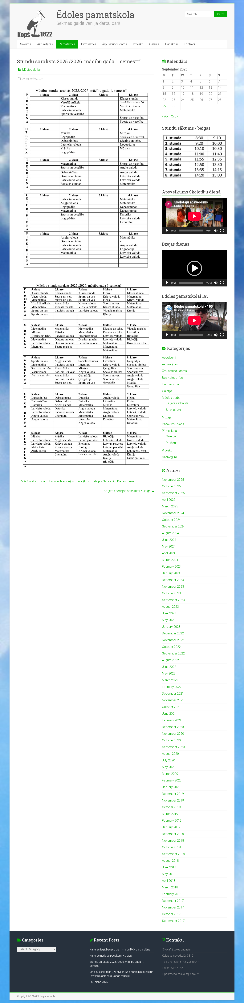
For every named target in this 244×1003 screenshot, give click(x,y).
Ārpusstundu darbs (114, 44)
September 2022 (173, 653)
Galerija (154, 44)
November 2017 (173, 907)
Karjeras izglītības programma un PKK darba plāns (120, 949)
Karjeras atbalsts (177, 403)
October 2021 (171, 707)
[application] (194, 216)
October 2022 (171, 647)
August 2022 (170, 660)
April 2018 (168, 880)
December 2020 (173, 727)
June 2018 (169, 867)
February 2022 (171, 687)
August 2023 (170, 606)
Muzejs (166, 417)
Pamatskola (67, 44)
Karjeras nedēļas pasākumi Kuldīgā (129, 491)
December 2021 (173, 693)
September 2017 (173, 921)
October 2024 (171, 520)
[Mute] (216, 230)
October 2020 (171, 740)
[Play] (167, 230)
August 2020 (170, 753)
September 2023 (173, 600)
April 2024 (168, 553)
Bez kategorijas (172, 377)
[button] (194, 268)
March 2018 (170, 887)
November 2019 (173, 800)
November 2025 (173, 479)
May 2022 (168, 673)
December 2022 (173, 633)
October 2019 (171, 807)
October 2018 (171, 847)
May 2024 (168, 546)
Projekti (138, 44)
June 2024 (169, 540)
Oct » (174, 116)
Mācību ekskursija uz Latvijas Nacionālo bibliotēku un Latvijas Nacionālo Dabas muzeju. (77, 481)
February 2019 (171, 820)
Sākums (25, 44)
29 (164, 106)
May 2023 (168, 620)
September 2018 (173, 854)
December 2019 (173, 794)
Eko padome (170, 384)
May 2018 (168, 874)
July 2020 (168, 760)
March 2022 (170, 680)
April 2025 (168, 500)
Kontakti (189, 44)
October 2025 (171, 486)
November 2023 (173, 586)
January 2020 (171, 787)
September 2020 (173, 747)
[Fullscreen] (222, 230)
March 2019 (170, 814)
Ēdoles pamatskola (95, 14)
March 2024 (170, 560)
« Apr (165, 116)
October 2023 (171, 593)
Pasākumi (172, 443)
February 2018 (171, 894)
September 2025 (173, 493)
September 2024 (173, 526)
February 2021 (171, 720)
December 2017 (173, 901)
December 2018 (173, 834)
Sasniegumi (173, 410)
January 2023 (171, 626)
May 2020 (168, 767)
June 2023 (169, 613)
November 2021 (173, 700)
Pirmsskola (88, 44)
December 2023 (173, 580)
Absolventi (169, 357)
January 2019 (171, 827)
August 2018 (170, 860)
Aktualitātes (45, 44)
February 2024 (171, 566)
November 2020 (173, 733)
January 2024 (171, 573)
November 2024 (173, 513)
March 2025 (170, 506)
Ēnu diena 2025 (99, 982)
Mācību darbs (31, 69)
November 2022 (173, 640)
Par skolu (171, 44)
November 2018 (173, 840)
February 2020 (171, 780)
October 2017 (171, 914)
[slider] (191, 283)
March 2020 (170, 774)
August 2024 (170, 533)
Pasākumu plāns (173, 424)
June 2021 (169, 713)
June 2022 (169, 667)
